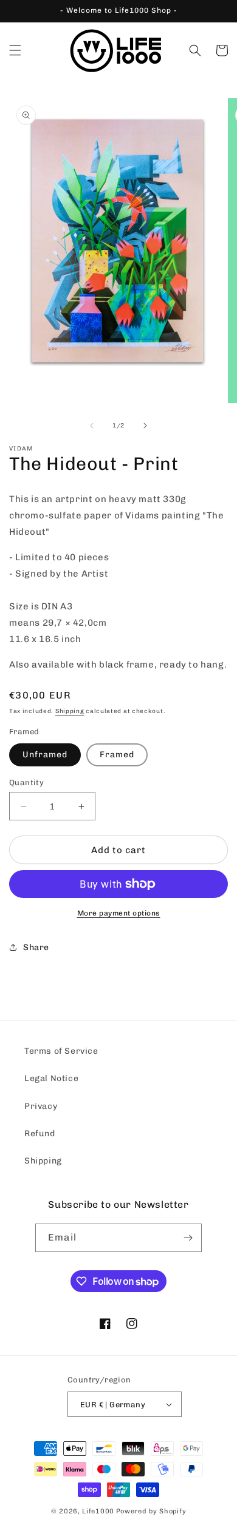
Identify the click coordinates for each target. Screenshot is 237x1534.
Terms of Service (61, 1051)
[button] (15, 50)
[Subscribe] (187, 1238)
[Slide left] (91, 425)
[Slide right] (145, 425)
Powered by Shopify (151, 1511)
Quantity (26, 782)
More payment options (118, 913)
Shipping (69, 711)
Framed (117, 754)
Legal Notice (51, 1078)
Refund (39, 1133)
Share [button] (36, 947)
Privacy (40, 1106)
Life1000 (98, 1511)
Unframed (44, 754)
